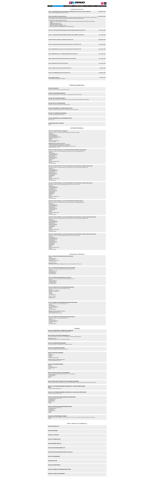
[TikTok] (105, 3)
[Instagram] (102, 3)
